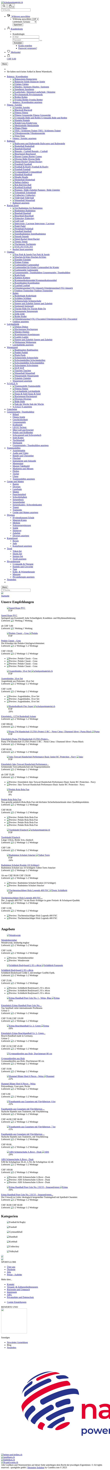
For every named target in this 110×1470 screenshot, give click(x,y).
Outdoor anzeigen (21, 321)
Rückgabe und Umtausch (18, 1289)
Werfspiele (17, 443)
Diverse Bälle (33, 159)
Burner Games (35, 156)
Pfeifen (16, 471)
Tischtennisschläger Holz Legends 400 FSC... (22, 898)
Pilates (24, 128)
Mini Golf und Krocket (23, 430)
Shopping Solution (35, 1467)
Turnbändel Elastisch (10, 837)
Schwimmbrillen (37, 360)
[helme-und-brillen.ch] (11, 1454)
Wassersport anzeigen (22, 381)
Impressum (12, 1292)
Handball (27, 174)
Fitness (24, 112)
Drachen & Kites (38, 257)
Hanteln (26, 120)
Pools (22, 355)
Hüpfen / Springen (40, 87)
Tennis (24, 241)
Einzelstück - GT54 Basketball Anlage (18, 716)
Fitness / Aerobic (14, 105)
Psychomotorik (36, 94)
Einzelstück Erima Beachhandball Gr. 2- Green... (23, 1033)
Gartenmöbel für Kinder (48, 267)
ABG (9, 1294)
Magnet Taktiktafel (21, 466)
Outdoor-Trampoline (43, 290)
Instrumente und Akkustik (24, 461)
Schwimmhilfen (36, 363)
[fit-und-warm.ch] (9, 1462)
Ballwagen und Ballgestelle (52, 143)
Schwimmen (32, 365)
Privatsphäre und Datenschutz (20, 1297)
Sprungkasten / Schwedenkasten (27, 504)
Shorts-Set (17, 553)
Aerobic (26, 107)
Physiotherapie (13, 561)
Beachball (29, 216)
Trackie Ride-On (38, 308)
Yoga (22, 136)
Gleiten (25, 84)
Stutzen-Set (18, 556)
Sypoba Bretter (36, 99)
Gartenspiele (32, 270)
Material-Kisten (20, 520)
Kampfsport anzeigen (22, 546)
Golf (21, 221)
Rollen (24, 97)
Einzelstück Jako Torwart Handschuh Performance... (25, 764)
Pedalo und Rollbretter (23, 432)
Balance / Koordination (17, 76)
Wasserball (30, 200)
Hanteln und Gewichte (23, 566)
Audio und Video (20, 453)
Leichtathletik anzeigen (23, 345)
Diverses (27, 399)
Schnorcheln (32, 357)
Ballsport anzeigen (21, 203)
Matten (16, 492)
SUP (21, 368)
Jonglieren (29, 89)
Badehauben (32, 350)
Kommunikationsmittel (46, 280)
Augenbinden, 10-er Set (12, 678)
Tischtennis (30, 244)
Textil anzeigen (19, 559)
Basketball (29, 146)
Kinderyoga (31, 123)
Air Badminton (36, 208)
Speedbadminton (38, 234)
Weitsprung (30, 342)
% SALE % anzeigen (22, 406)
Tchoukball (30, 192)
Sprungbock (18, 499)
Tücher (16, 474)
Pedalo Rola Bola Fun (11, 799)
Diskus (24, 326)
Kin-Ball (27, 185)
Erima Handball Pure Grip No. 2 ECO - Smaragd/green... (27, 1194)
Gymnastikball (35, 172)
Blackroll (27, 110)
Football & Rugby (39, 167)
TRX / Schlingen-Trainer (49, 130)
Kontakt (10, 1284)
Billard (16, 414)
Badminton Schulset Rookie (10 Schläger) (20, 865)
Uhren (15, 476)
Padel (22, 226)
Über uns (11, 1267)
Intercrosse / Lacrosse (44, 223)
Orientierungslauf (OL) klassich (58, 288)
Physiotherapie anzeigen (24, 577)
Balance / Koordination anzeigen (27, 102)
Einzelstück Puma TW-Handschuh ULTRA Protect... (25, 739)
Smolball (27, 231)
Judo (15, 543)
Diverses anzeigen (21, 535)
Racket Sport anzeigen (23, 249)
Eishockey (29, 218)
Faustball (27, 164)
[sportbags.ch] (8, 1457)
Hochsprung (32, 329)
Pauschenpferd (19, 494)
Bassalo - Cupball (39, 151)
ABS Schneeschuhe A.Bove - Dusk (17, 1159)
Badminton (30, 210)
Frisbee (25, 262)
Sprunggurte (32, 311)
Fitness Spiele (19, 417)
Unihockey (30, 195)
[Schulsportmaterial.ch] (12, 2)
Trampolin (17, 510)
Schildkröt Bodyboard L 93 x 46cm (17, 970)
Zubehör (27, 378)
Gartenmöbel (33, 265)
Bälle (22, 401)
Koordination (33, 283)
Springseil (29, 306)
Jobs (9, 1272)
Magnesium (18, 463)
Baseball (27, 148)
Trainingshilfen (13, 448)
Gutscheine (12, 409)
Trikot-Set (17, 551)
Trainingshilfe (33, 386)
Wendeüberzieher (9, 940)
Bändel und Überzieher (23, 455)
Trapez (16, 507)
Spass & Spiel (34, 394)
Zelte (22, 314)
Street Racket (33, 239)
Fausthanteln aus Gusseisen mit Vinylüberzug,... (23, 1109)
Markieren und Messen (23, 468)
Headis (24, 177)
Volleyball (29, 197)
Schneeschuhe (34, 301)
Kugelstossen (33, 334)
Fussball (26, 169)
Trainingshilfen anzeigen (24, 479)
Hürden (25, 332)
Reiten (15, 293)
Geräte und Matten (15, 481)
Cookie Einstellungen (16, 1302)
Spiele (15, 528)
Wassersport (12, 347)
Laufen (24, 337)
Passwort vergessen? (27, 48)
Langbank (17, 489)
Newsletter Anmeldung (17, 1342)
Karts (22, 275)
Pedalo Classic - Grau (11, 640)
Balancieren (31, 79)
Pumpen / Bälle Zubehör (48, 190)
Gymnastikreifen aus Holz (13, 1058)
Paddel (24, 352)
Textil (9, 548)
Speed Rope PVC (9, 615)
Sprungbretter (19, 502)
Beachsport (30, 154)
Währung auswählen (22, 19)
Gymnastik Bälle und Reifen (54, 118)
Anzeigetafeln (19, 450)
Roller (23, 316)
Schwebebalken (20, 497)
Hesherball (30, 179)
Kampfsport (12, 538)
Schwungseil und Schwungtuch (27, 435)
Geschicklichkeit (20, 419)
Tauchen (27, 370)
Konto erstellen (25, 45)
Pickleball (28, 228)
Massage (16, 574)
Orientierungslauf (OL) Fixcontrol (61, 319)
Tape (15, 569)
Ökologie (11, 1269)
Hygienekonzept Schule (23, 517)
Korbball (27, 187)
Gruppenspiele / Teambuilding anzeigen (31, 445)
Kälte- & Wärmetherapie (24, 572)
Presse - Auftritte (14, 1274)
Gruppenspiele (19, 422)
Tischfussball (18, 440)
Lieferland (17, 21)
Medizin (16, 523)
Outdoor (10, 252)
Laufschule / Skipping (45, 92)
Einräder (27, 259)
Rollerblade (30, 296)
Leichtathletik (13, 324)
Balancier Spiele (37, 81)
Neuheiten (11, 579)
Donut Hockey (35, 161)
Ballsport (11, 141)
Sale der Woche (36, 404)
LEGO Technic (20, 427)
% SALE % (12, 383)
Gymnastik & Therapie (23, 564)
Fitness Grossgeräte (42, 115)
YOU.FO (28, 247)
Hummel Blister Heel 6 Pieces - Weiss (18, 1083)
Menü (4, 64)
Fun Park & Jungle (41, 254)
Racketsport (31, 396)
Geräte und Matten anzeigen (25, 512)
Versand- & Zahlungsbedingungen (22, 1287)
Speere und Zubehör (42, 303)
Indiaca (25, 182)
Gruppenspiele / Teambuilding (56, 272)
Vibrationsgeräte (37, 133)
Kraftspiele (17, 425)
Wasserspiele (32, 375)
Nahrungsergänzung (22, 525)
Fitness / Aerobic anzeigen (24, 138)
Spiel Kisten (18, 437)
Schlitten (27, 298)
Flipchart (17, 458)
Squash (25, 236)
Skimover (17, 530)
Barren (16, 484)
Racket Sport (13, 205)
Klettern (26, 277)
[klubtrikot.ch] (8, 1460)
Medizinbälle (33, 125)
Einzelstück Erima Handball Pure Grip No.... (21, 1005)
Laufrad (26, 285)
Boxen (16, 541)
